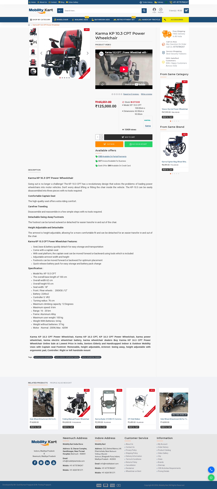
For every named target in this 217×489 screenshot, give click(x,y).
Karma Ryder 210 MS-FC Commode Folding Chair (109, 419)
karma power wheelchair (43, 357)
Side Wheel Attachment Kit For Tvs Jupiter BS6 (174, 419)
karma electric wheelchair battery (67, 357)
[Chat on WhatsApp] (211, 477)
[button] (41, 53)
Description (34, 170)
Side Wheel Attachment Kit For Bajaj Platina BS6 (44, 419)
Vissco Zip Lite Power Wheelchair (175, 109)
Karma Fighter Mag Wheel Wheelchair (175, 162)
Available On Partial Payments (112, 156)
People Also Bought (61, 383)
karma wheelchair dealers (91, 357)
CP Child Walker (134, 419)
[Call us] (211, 470)
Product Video (103, 45)
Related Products (38, 383)
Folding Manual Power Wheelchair (76, 419)
